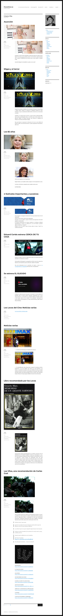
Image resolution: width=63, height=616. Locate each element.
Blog (4, 46)
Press (47, 74)
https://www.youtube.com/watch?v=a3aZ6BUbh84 (24, 590)
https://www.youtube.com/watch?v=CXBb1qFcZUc (24, 597)
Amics (48, 47)
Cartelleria (48, 45)
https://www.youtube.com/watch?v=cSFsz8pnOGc (24, 574)
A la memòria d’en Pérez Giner (23, 7)
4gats (5, 94)
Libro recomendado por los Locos (20, 381)
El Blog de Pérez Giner (50, 31)
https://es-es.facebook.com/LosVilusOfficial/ (24, 539)
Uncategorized (6, 317)
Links (48, 76)
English (56, 7)
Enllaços (48, 48)
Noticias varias (11, 325)
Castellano (51, 7)
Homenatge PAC (34, 7)
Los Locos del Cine (49, 32)
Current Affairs (49, 70)
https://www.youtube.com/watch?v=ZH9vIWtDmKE (24, 593)
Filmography (49, 72)
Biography (48, 71)
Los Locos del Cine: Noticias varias (20, 307)
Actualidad (48, 56)
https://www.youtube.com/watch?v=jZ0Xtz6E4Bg (24, 582)
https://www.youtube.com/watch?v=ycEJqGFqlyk (24, 570)
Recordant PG (40, 7)
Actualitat (48, 41)
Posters (48, 73)
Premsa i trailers (49, 46)
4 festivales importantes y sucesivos (21, 194)
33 (11, 605)
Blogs (47, 30)
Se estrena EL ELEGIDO (15, 273)
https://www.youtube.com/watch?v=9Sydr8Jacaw (24, 566)
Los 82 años (9, 132)
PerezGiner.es (8, 7)
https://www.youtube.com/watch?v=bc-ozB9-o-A (24, 586)
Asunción (8, 22)
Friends (48, 75)
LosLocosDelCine (8, 46)
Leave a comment (6, 98)
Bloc (47, 42)
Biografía (48, 43)
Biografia (48, 58)
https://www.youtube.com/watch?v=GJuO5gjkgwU (24, 578)
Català (46, 7)
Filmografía (48, 44)
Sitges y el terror (12, 69)
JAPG (4, 154)
